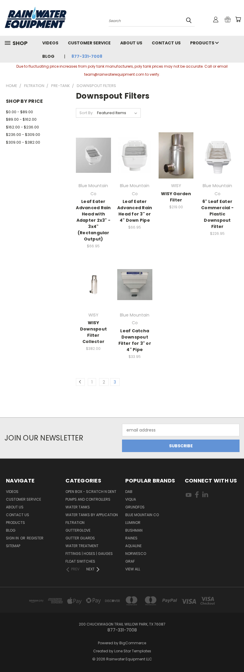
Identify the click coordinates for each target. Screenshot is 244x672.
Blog (48, 56)
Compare (91, 154)
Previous (235, 653)
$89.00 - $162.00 (21, 119)
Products (202, 43)
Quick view (93, 143)
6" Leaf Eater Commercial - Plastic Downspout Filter (217, 213)
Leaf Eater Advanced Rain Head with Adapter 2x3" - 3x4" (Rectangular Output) (93, 220)
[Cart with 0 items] (238, 19)
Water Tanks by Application (91, 514)
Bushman (134, 530)
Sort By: (86, 113)
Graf (130, 561)
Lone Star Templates (132, 651)
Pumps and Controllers (87, 499)
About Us (131, 43)
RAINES (131, 538)
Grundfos (135, 507)
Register (35, 538)
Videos (50, 43)
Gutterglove (77, 530)
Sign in (13, 538)
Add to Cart (93, 165)
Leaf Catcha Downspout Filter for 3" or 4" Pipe (134, 340)
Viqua (130, 499)
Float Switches (80, 561)
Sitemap (13, 545)
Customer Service (89, 43)
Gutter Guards (80, 538)
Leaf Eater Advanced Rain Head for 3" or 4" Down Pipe (134, 210)
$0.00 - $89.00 (19, 112)
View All (132, 569)
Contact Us (166, 43)
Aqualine (133, 545)
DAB (128, 491)
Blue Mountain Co (142, 514)
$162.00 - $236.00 (22, 127)
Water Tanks (77, 507)
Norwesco (135, 553)
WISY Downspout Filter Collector (93, 332)
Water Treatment (81, 545)
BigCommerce (132, 642)
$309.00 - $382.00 (23, 142)
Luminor (132, 522)
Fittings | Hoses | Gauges (89, 553)
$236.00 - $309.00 (23, 134)
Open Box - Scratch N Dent (90, 491)
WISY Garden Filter (176, 197)
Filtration (75, 522)
